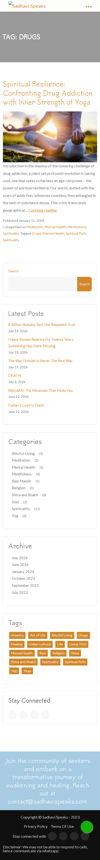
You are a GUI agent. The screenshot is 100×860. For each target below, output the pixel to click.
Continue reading (42, 210)
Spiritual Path (76, 233)
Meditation (34, 227)
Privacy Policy (36, 826)
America (17, 635)
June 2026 (20, 564)
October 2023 (23, 578)
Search (13, 271)
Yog (15, 515)
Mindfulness (77, 227)
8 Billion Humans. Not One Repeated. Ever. (42, 324)
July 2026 (20, 558)
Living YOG (77, 644)
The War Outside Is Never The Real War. (40, 360)
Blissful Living (23, 453)
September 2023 (25, 585)
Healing (17, 644)
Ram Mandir (21, 481)
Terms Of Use (62, 826)
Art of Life (37, 635)
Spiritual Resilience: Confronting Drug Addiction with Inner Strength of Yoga (47, 93)
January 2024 (23, 571)
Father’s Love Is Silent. (26, 405)
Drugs (36, 233)
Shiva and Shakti (25, 495)
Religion (18, 488)
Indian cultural (40, 644)
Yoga (27, 671)
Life (60, 644)
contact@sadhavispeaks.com (47, 801)
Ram (42, 653)
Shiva (75, 653)
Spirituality (11, 233)
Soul (15, 502)
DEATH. (14, 375)
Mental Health (55, 227)
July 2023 (20, 592)
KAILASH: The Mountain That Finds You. (40, 390)
